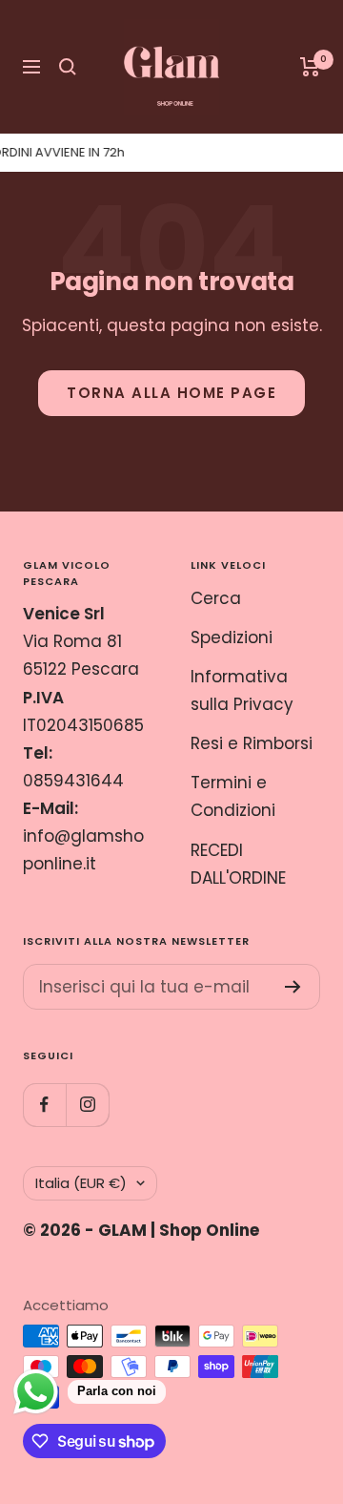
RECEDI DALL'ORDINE (238, 864)
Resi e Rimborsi (252, 743)
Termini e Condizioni (233, 796)
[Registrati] (293, 986)
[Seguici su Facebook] (44, 1104)
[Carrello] (310, 66)
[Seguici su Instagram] (87, 1104)
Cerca (216, 598)
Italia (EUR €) (81, 1183)
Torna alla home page (171, 393)
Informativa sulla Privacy (242, 690)
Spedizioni (231, 637)
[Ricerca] (67, 66)
